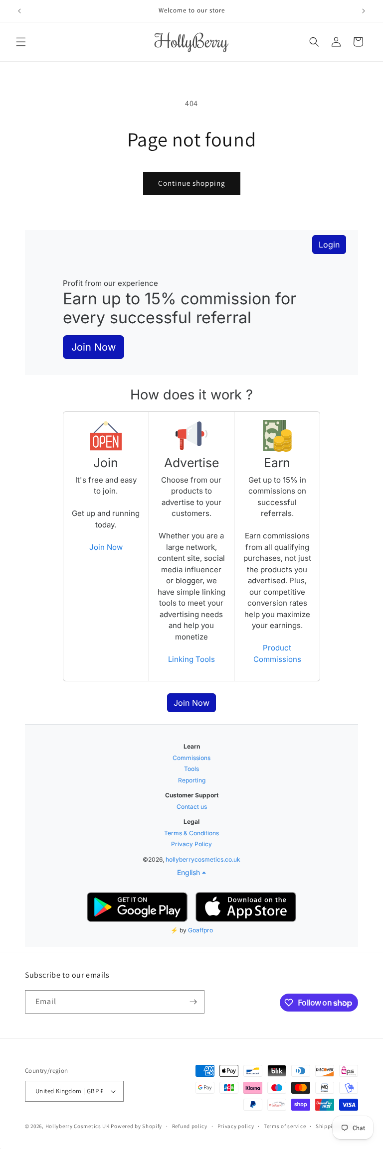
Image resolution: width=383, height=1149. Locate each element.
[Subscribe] (193, 1002)
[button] (21, 42)
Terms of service (285, 1126)
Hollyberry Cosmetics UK (77, 1126)
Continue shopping (191, 183)
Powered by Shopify (136, 1126)
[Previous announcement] (19, 11)
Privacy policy (235, 1126)
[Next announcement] (364, 11)
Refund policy (189, 1126)
